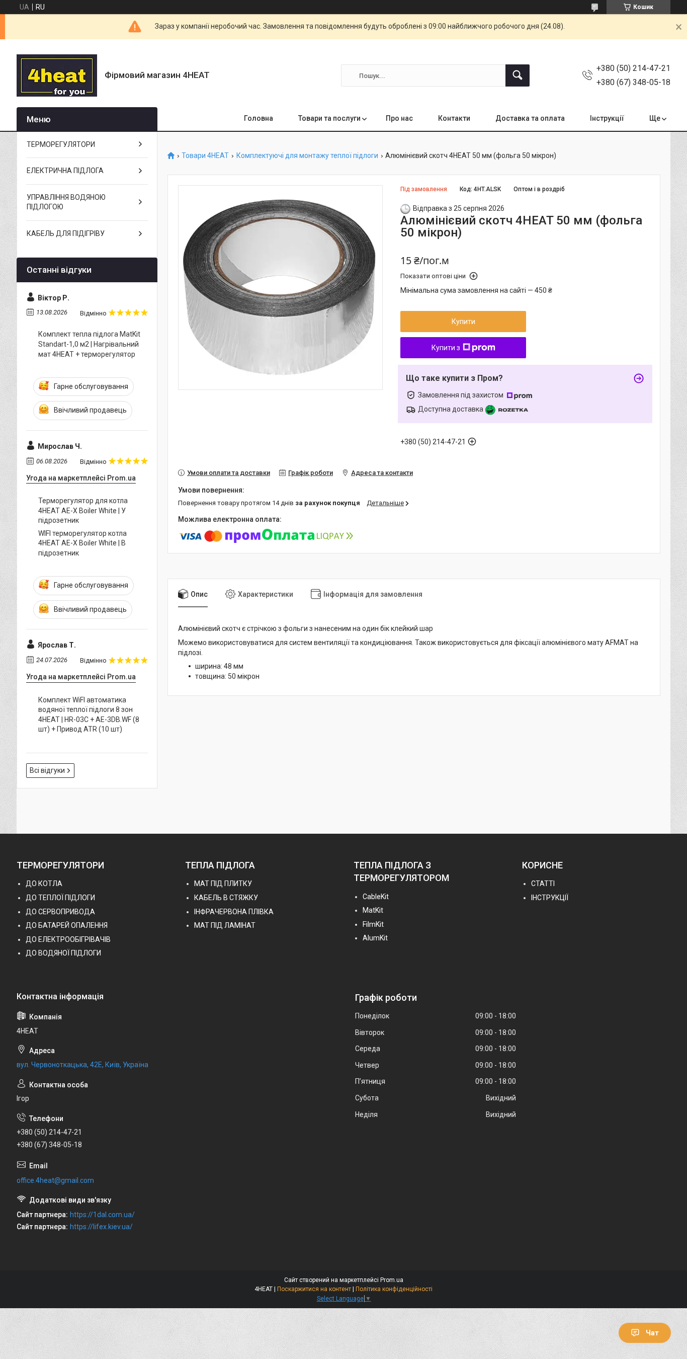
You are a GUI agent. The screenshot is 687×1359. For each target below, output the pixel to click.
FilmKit (373, 924)
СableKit (376, 897)
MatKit (373, 910)
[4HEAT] (57, 75)
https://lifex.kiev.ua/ (101, 1227)
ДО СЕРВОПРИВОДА (60, 912)
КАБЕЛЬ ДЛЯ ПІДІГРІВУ (66, 233)
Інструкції (607, 118)
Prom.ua (391, 1280)
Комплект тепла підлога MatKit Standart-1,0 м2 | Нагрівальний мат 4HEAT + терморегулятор (89, 344)
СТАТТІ (543, 884)
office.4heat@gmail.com (55, 1180)
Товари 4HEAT (205, 155)
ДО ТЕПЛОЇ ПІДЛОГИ (60, 898)
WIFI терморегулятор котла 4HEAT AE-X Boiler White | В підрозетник (82, 543)
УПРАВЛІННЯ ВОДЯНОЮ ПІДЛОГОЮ (66, 202)
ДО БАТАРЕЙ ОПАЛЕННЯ (67, 925)
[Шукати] (517, 75)
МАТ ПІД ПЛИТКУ (223, 884)
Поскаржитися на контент (314, 1289)
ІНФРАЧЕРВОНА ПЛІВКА (234, 912)
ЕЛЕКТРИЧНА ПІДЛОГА (65, 171)
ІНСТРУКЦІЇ (549, 898)
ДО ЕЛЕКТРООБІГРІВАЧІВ (68, 939)
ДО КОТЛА (44, 884)
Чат (652, 1333)
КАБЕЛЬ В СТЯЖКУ (226, 898)
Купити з (446, 348)
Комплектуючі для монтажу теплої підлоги (307, 155)
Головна (258, 118)
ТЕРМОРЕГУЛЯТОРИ (61, 144)
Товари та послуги (329, 118)
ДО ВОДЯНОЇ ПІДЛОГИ (63, 953)
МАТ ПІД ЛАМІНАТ (224, 925)
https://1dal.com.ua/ (102, 1215)
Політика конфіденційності (394, 1289)
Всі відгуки (47, 770)
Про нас (399, 118)
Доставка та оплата (530, 118)
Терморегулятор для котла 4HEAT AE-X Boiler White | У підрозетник (83, 510)
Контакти (454, 118)
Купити (463, 321)
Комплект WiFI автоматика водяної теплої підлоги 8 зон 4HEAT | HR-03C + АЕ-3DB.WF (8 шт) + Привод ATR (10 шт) (88, 715)
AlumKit (375, 938)
